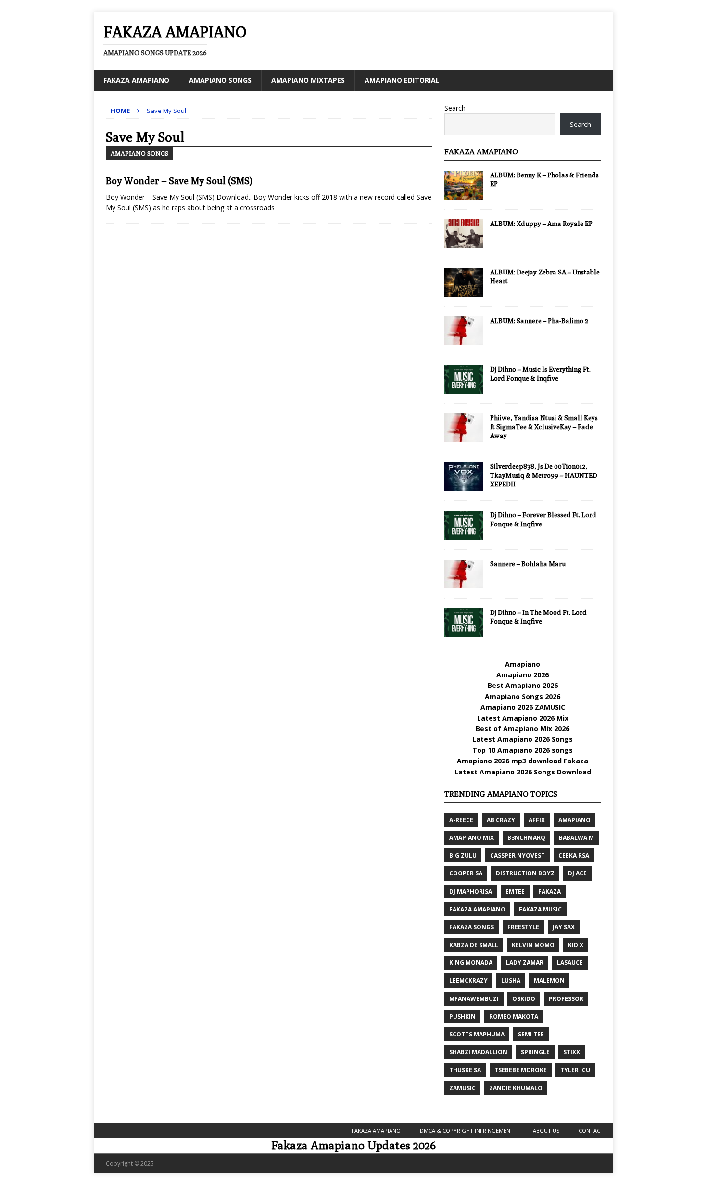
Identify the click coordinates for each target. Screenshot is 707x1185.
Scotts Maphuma (477, 1034)
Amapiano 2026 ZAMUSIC (522, 706)
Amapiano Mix (471, 838)
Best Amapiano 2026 (523, 685)
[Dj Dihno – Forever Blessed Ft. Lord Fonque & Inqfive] (463, 525)
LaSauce (570, 963)
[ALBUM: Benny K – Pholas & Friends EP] (463, 185)
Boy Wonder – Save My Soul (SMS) (179, 180)
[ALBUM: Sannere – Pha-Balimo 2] (463, 330)
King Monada (470, 963)
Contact (591, 1130)
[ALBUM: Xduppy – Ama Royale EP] (463, 233)
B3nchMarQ (526, 838)
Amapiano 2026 (522, 674)
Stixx (571, 1052)
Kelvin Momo (533, 945)
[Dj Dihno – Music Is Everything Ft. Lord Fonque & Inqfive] (463, 379)
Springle (535, 1052)
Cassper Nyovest (517, 855)
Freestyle (523, 927)
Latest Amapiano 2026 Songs (522, 739)
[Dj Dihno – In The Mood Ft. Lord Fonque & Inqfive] (463, 622)
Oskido (523, 999)
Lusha (510, 980)
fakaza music (540, 909)
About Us (546, 1130)
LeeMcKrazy (468, 980)
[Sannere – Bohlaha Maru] (463, 574)
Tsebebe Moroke (520, 1070)
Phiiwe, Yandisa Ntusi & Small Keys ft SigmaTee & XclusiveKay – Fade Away (544, 426)
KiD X (575, 945)
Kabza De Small (473, 945)
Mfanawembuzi (474, 999)
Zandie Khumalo (516, 1088)
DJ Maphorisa (470, 891)
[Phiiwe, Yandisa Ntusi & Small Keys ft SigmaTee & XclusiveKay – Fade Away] (463, 427)
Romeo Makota (513, 1016)
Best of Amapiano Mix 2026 (522, 728)
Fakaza (549, 891)
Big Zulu (463, 855)
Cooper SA (465, 873)
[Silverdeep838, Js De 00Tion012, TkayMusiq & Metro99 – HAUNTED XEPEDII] (463, 476)
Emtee (515, 891)
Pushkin (462, 1016)
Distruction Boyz (525, 873)
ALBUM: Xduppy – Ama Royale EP (541, 223)
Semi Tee (531, 1034)
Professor (566, 999)
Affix (537, 820)
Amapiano (522, 664)
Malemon (549, 980)
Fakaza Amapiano (136, 80)
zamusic (462, 1088)
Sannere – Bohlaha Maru (528, 564)
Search (455, 107)
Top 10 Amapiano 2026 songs (522, 750)
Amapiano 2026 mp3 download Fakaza (522, 760)
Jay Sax (564, 927)
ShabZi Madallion (478, 1052)
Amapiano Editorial (402, 80)
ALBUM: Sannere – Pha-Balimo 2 (539, 320)
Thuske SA (465, 1070)
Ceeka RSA (573, 855)
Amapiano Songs (220, 80)
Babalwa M (576, 838)
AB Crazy (501, 820)
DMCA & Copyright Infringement (467, 1130)
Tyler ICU (575, 1070)
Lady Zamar (524, 963)
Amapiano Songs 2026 (522, 696)
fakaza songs (471, 927)
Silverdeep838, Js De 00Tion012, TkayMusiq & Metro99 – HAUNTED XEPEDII (543, 474)
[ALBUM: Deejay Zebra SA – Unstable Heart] (463, 282)
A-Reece (461, 820)
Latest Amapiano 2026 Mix (522, 718)
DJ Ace (577, 873)
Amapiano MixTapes (308, 80)
